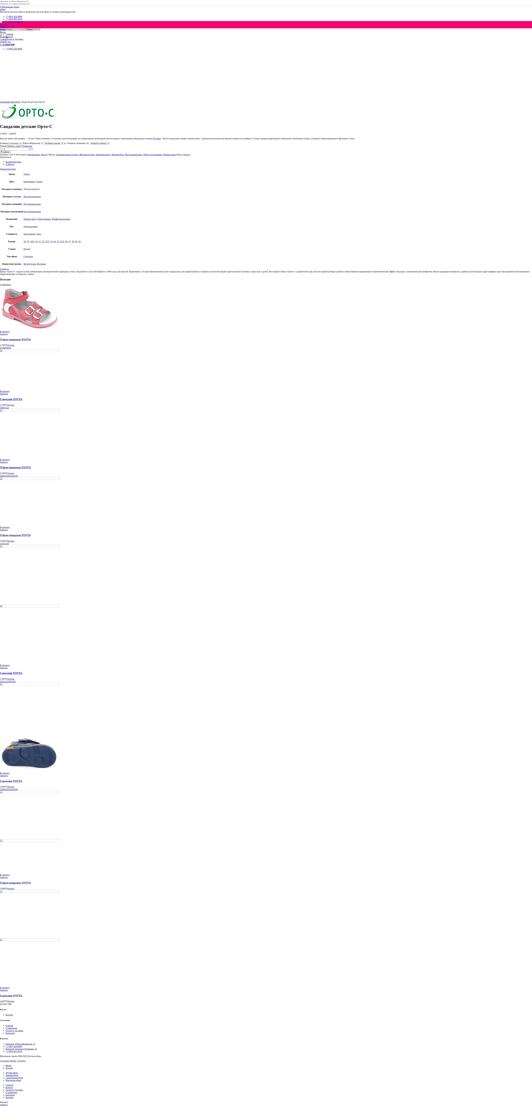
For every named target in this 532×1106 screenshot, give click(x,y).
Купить (10, 345)
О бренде (10, 164)
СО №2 (156, 138)
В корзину (5, 152)
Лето (38, 234)
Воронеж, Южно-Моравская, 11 (20, 1044)
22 (43, 241)
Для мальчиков (31, 226)
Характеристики (13, 162)
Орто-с (27, 174)
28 (73, 241)
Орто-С (44, 154)
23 (51, 241)
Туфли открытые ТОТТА (15, 339)
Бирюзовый (29, 181)
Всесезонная (29, 234)
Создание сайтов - (13, 1061)
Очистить (27, 146)
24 (54, 241)
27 (69, 241)
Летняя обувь (13, 102)
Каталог (9, 1015)
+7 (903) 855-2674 (14, 1051)
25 (58, 241)
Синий (39, 181)
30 (79, 241)
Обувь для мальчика (152, 154)
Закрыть (4, 334)
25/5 (62, 241)
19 (28, 241)
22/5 (47, 241)
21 (40, 241)
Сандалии (28, 256)
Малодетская (30, 264)
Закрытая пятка (103, 154)
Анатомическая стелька (67, 154)
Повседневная (44, 219)
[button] (5, 331)
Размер (3, 146)
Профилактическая (61, 219)
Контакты (10, 1033)
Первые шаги (169, 154)
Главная (3, 102)
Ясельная (41, 264)
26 (66, 241)
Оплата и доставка (14, 1030)
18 (25, 241)
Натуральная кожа (133, 154)
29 (76, 241)
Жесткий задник (87, 154)
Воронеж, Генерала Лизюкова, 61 (21, 1049)
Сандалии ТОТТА (11, 399)
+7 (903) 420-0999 (14, 1046)
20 (36, 241)
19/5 (32, 241)
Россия (27, 249)
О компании (11, 1028)
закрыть (3, 1105)
